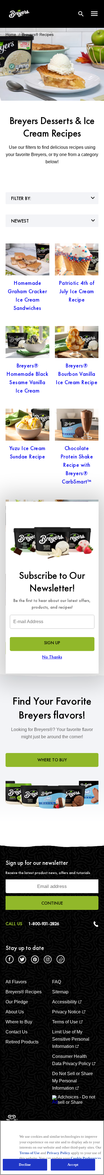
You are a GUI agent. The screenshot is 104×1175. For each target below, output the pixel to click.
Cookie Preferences (86, 1158)
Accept (72, 1164)
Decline (25, 1164)
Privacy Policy (58, 1153)
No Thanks (52, 657)
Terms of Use (29, 1153)
